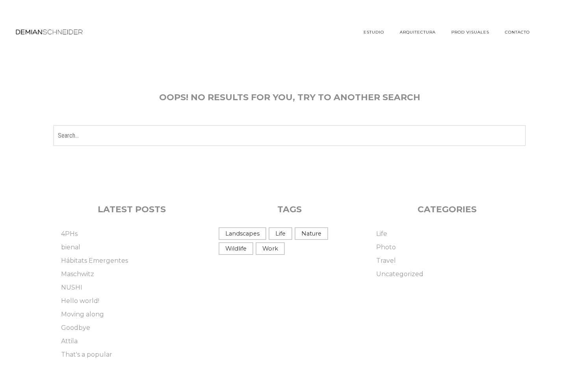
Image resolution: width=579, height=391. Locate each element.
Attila (69, 341)
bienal (70, 247)
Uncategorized (399, 274)
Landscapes (242, 233)
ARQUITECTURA (418, 32)
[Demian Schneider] (49, 32)
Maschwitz (77, 274)
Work (270, 248)
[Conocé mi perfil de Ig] (557, 32)
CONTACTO (517, 32)
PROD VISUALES (470, 32)
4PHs (69, 234)
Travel (386, 260)
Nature (311, 233)
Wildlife (236, 248)
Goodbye (75, 327)
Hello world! (80, 301)
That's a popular (86, 354)
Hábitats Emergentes (94, 260)
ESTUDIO (374, 32)
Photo (386, 247)
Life (280, 233)
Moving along (82, 314)
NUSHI (71, 287)
